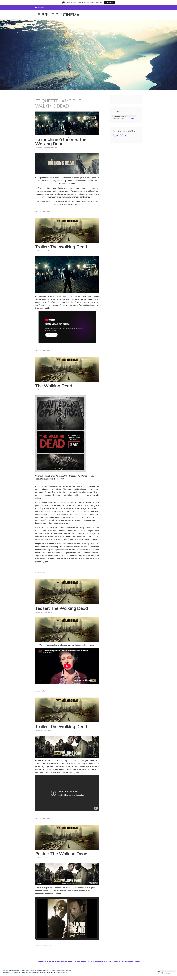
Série (45, 390)
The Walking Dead (53, 385)
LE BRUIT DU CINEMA (57, 14)
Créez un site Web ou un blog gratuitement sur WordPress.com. (64, 961)
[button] (62, 932)
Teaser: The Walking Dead (61, 608)
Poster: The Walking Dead (61, 853)
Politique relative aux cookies (57, 972)
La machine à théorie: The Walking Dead (60, 141)
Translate (130, 119)
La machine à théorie (50, 148)
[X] (121, 135)
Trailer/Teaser (48, 251)
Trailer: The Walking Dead (61, 246)
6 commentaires (40, 573)
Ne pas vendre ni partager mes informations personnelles (115, 961)
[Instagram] (125, 135)
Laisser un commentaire (43, 211)
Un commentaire (40, 691)
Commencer (109, 2)
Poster (46, 858)
